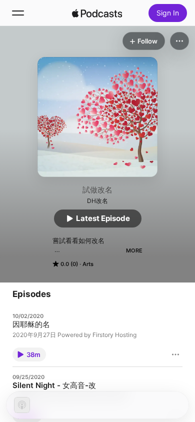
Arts (88, 264)
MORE (134, 250)
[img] (97, 13)
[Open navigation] (18, 13)
